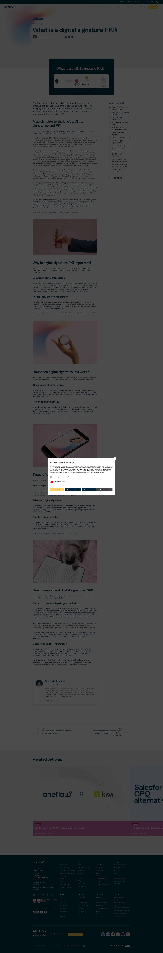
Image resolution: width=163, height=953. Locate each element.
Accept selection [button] (89, 489)
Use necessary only (72, 489)
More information (105, 489)
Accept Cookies (57, 489)
